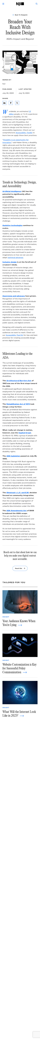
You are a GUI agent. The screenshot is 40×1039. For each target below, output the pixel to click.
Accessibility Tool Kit (14, 335)
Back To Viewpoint (21, 15)
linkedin (4, 103)
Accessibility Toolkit (24, 132)
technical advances (15, 257)
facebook (11, 103)
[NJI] (20, 4)
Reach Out (18, 568)
